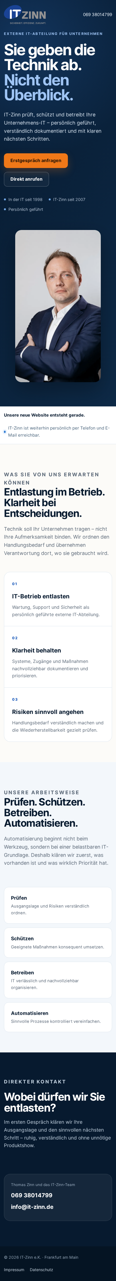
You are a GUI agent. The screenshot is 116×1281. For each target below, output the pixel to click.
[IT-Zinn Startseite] (25, 14)
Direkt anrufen (26, 179)
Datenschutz (41, 1269)
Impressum (14, 1269)
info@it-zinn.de (32, 1206)
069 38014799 (97, 14)
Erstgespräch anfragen (35, 160)
